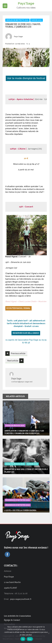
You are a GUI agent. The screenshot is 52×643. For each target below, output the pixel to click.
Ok (23, 639)
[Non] (48, 633)
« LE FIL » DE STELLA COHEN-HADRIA (20, 510)
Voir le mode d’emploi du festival (26, 78)
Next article (12, 361)
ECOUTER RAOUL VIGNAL (18, 308)
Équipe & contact (12, 620)
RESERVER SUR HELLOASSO (26, 333)
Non (30, 639)
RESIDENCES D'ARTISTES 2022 (18, 505)
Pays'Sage (26, 3)
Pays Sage (18, 36)
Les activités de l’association (17, 616)
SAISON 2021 (36, 20)
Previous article (18, 353)
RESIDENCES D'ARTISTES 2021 (18, 500)
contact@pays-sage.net (22, 382)
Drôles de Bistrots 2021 (17, 20)
